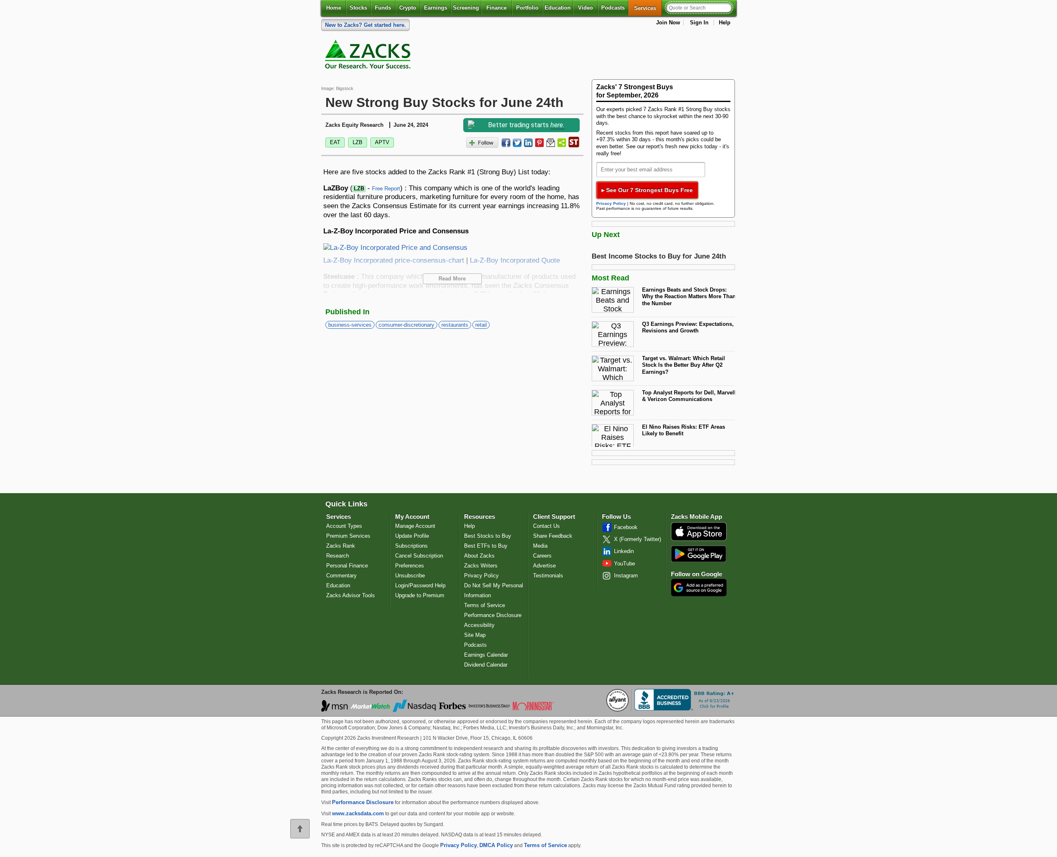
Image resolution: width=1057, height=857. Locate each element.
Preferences (409, 566)
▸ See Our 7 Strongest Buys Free (647, 190)
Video (585, 8)
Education (558, 8)
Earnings (435, 8)
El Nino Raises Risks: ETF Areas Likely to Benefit (683, 430)
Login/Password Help (420, 585)
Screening (466, 8)
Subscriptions (411, 546)
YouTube (624, 563)
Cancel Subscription (419, 556)
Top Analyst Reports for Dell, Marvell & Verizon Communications (689, 396)
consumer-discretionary (406, 325)
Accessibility (479, 625)
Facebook (626, 527)
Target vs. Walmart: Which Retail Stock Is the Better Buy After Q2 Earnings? (683, 365)
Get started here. (365, 25)
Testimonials (548, 575)
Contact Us (546, 526)
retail (481, 325)
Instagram (626, 575)
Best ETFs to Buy (485, 546)
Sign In (699, 22)
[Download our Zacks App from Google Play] (698, 553)
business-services (350, 325)
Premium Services (348, 536)
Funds (383, 8)
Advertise (544, 566)
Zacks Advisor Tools (350, 595)
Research (337, 556)
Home (333, 8)
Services (648, 8)
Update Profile (412, 536)
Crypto (407, 8)
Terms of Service (484, 605)
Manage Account (415, 526)
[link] (369, 56)
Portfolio (527, 8)
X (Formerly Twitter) (637, 539)
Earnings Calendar (486, 655)
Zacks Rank (340, 546)
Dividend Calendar (485, 665)
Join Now (668, 22)
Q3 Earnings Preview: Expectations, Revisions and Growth (688, 327)
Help (724, 22)
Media (540, 546)
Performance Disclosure (492, 615)
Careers (542, 556)
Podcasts (613, 8)
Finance (496, 8)
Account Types (344, 526)
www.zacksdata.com (358, 813)
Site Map (475, 635)
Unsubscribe (410, 575)
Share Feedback (552, 536)
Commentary (341, 575)
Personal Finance (347, 566)
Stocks (358, 8)
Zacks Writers (481, 566)
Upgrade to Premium (419, 595)
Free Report (386, 188)
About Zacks (479, 556)
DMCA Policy (496, 845)
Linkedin (624, 551)
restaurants (454, 325)
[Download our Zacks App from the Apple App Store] (699, 540)
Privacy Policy (611, 203)
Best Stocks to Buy (487, 536)
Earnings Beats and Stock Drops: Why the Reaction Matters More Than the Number (689, 296)
